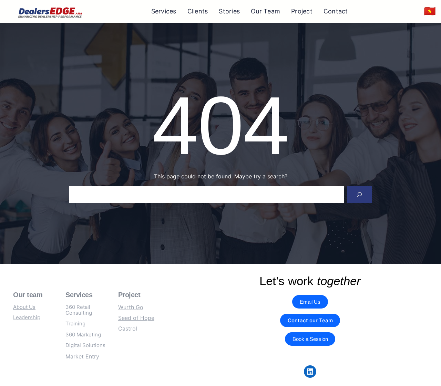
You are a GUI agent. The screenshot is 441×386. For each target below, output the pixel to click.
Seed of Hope (136, 317)
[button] (430, 11)
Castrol (127, 328)
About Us (24, 307)
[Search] (359, 194)
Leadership (26, 317)
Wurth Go (130, 307)
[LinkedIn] (310, 371)
